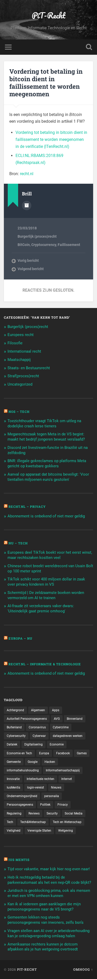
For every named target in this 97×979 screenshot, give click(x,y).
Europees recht (21, 334)
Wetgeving (65, 830)
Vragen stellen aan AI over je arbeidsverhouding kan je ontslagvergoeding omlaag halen (48, 933)
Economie (57, 744)
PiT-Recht (48, 15)
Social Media (74, 813)
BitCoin (24, 245)
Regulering (14, 813)
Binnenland (75, 719)
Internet (66, 779)
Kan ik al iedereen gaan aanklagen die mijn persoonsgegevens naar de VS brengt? (44, 907)
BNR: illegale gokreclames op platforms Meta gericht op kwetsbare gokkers (47, 463)
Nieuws (56, 787)
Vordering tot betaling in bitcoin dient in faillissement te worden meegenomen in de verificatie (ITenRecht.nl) (51, 139)
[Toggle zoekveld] (89, 47)
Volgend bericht (31, 269)
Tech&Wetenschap (33, 822)
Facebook (63, 753)
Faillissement (69, 245)
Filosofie (15, 343)
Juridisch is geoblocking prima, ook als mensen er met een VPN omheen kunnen (49, 893)
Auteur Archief (26, 205)
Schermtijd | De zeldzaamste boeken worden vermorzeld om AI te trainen (46, 595)
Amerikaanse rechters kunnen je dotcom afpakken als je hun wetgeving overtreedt (43, 947)
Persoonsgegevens (20, 804)
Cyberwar (39, 736)
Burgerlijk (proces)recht (37, 236)
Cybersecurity (16, 736)
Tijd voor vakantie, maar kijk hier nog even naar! (49, 869)
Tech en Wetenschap (67, 822)
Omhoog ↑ (83, 969)
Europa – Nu (20, 638)
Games (82, 753)
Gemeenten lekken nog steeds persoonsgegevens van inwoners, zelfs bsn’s (46, 920)
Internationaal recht (24, 351)
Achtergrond (15, 710)
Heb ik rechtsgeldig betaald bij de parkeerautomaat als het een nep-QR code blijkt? (49, 880)
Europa (44, 753)
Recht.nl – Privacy (27, 506)
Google (33, 762)
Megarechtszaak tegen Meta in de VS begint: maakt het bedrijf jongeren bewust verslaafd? (46, 437)
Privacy (62, 804)
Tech (10, 822)
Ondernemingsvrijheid (22, 796)
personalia (51, 796)
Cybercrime (61, 727)
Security (52, 813)
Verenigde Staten (39, 830)
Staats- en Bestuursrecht (29, 368)
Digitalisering (33, 744)
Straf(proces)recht (23, 376)
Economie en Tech (19, 753)
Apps (55, 710)
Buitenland (14, 727)
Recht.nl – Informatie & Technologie (45, 664)
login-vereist (35, 787)
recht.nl (26, 173)
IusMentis (13, 787)
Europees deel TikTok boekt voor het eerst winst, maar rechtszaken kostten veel (50, 555)
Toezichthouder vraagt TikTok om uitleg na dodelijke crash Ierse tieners (44, 423)
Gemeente (14, 762)
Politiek (45, 804)
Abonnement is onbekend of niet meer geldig (46, 516)
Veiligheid (13, 830)
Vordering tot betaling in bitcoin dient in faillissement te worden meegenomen (46, 82)
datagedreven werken (68, 736)
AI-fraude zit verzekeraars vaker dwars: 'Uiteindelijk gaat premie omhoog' (41, 608)
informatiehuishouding (23, 770)
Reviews (34, 813)
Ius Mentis (19, 860)
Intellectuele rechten (40, 779)
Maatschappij (19, 359)
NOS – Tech (19, 411)
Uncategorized (20, 384)
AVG (57, 719)
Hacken (49, 762)
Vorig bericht (28, 260)
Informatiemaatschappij (63, 770)
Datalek (12, 744)
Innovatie (13, 779)
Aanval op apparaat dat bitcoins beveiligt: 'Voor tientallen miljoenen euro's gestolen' (48, 477)
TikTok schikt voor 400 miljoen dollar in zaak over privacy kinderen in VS (46, 582)
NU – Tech (18, 543)
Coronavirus (37, 727)
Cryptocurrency (43, 245)
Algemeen (38, 710)
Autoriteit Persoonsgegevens (27, 719)
